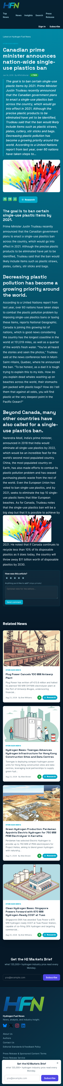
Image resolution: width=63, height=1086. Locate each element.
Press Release (50, 15)
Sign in (42, 26)
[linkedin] (23, 1026)
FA (5, 199)
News (18, 15)
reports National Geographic (38, 322)
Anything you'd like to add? (23, 583)
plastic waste (26, 477)
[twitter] (11, 1026)
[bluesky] (5, 1026)
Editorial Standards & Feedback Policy (22, 1046)
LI (15, 199)
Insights (28, 15)
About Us (7, 1034)
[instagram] (17, 1026)
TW (9, 199)
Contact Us (8, 1042)
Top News (6, 15)
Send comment (14, 602)
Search (39, 15)
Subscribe (55, 26)
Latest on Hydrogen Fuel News (17, 36)
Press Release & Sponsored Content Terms (24, 1053)
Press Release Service (14, 1057)
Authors (7, 1038)
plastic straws (48, 261)
